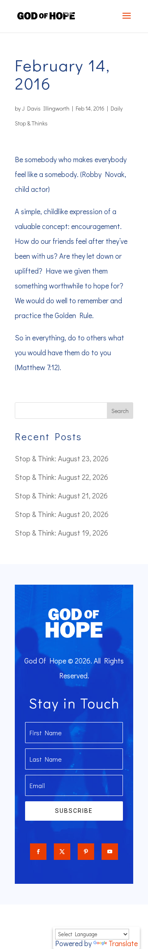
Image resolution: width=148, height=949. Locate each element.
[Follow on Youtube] (110, 851)
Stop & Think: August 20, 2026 (62, 514)
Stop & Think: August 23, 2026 (62, 458)
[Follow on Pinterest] (86, 851)
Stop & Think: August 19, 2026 (61, 533)
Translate (123, 943)
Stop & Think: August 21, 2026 (61, 495)
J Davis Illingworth (45, 108)
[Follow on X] (62, 851)
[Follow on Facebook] (38, 851)
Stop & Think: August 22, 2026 (61, 477)
